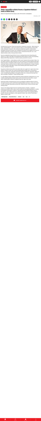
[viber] (7, 19)
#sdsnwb (19, 96)
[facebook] (1, 19)
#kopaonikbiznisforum (12, 96)
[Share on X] (9, 19)
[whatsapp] (4, 19)
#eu (23, 96)
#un (26, 96)
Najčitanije (25, 420)
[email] (12, 19)
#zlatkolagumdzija (4, 96)
